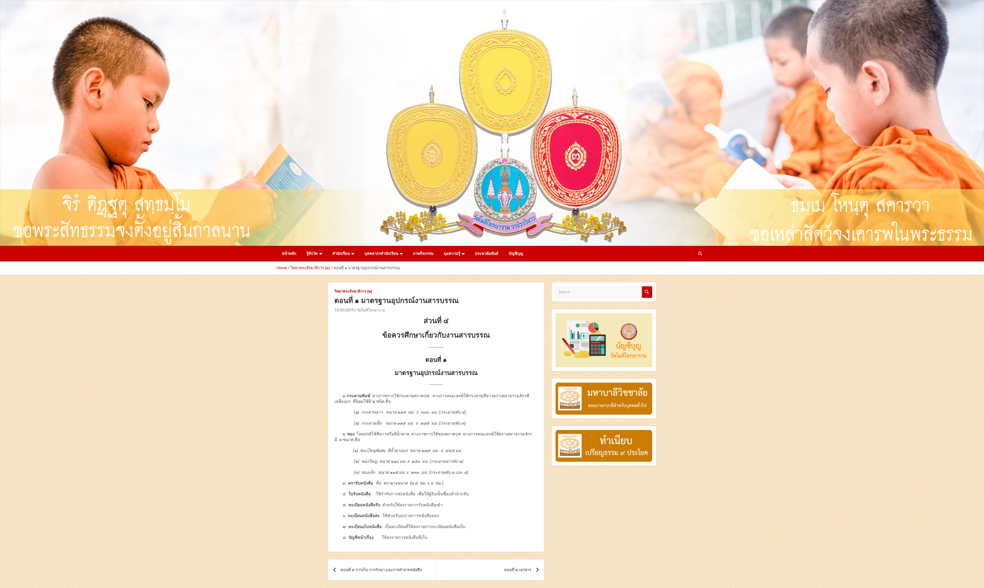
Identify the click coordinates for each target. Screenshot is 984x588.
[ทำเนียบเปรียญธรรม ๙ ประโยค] (604, 432)
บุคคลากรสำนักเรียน (381, 253)
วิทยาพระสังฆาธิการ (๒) (353, 291)
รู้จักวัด (312, 253)
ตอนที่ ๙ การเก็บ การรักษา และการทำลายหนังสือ (381, 570)
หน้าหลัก (289, 253)
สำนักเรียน (341, 253)
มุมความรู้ (452, 253)
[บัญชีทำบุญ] (604, 315)
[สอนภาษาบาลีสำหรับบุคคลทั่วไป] (604, 385)
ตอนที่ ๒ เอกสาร (517, 570)
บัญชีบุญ (516, 253)
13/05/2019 (344, 310)
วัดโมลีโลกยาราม (371, 310)
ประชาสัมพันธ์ (486, 253)
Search (647, 292)
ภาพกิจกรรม (423, 253)
